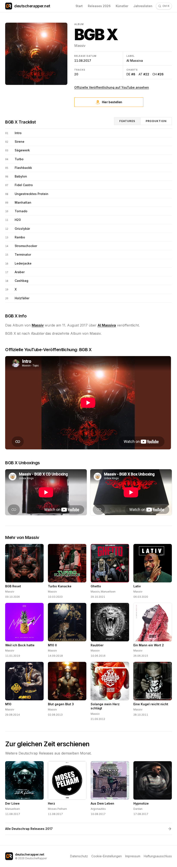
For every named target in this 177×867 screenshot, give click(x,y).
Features (127, 121)
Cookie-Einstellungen (106, 856)
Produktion (156, 121)
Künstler (122, 6)
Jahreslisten (142, 6)
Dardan (137, 808)
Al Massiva (134, 60)
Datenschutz (79, 856)
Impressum (132, 856)
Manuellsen (108, 591)
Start (79, 6)
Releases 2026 (99, 6)
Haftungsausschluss (158, 856)
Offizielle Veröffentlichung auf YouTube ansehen (111, 87)
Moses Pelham (57, 808)
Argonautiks (98, 808)
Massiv (79, 45)
